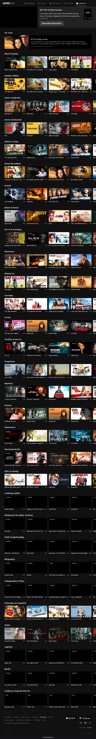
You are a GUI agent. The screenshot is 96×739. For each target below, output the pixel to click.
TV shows (70, 3)
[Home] (8, 3)
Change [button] (89, 727)
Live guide (31, 3)
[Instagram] (80, 722)
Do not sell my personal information (16, 723)
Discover (43, 3)
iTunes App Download (71, 718)
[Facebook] (85, 722)
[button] (52, 23)
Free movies (56, 3)
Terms (50, 717)
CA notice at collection (23, 720)
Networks (82, 3)
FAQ (44, 720)
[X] (90, 722)
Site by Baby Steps (86, 733)
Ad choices (37, 720)
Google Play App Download (85, 718)
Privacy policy (9, 720)
